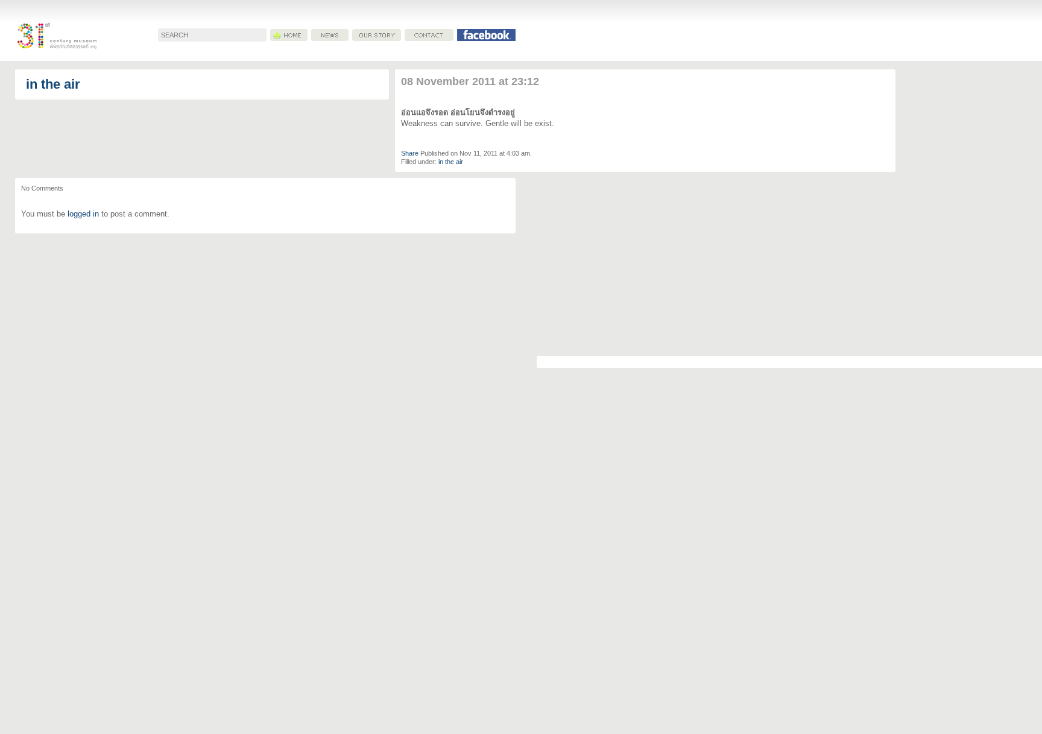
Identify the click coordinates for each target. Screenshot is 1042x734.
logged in (83, 213)
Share (409, 153)
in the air (53, 84)
